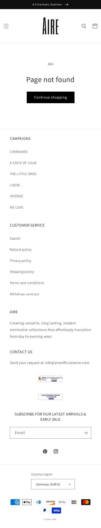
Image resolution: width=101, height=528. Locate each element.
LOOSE (15, 185)
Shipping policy (22, 271)
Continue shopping (50, 97)
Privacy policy (20, 260)
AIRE (54, 519)
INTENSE (16, 196)
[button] (6, 26)
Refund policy (21, 249)
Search (15, 238)
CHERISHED (19, 151)
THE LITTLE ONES (23, 174)
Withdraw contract (24, 294)
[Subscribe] (85, 433)
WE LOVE (16, 207)
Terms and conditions (27, 282)
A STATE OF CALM (23, 163)
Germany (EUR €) (48, 484)
